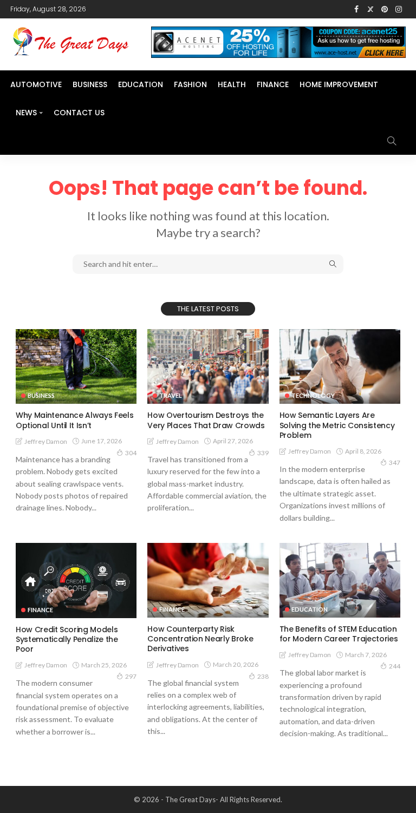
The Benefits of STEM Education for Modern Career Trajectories (339, 634)
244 (394, 666)
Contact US (79, 112)
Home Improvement (339, 84)
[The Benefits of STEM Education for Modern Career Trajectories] (340, 580)
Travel (170, 395)
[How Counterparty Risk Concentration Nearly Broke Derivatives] (207, 580)
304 (130, 453)
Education (140, 84)
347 (394, 462)
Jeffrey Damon (45, 441)
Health (232, 84)
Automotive (36, 84)
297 (130, 676)
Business (90, 84)
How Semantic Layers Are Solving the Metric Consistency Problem (337, 425)
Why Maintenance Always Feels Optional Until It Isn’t (74, 420)
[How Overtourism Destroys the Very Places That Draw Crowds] (207, 366)
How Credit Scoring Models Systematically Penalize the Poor (67, 639)
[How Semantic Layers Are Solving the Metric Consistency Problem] (340, 366)
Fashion (190, 84)
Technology (313, 395)
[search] (392, 141)
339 (263, 453)
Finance (273, 84)
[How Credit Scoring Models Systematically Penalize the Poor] (76, 580)
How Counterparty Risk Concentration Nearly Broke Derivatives (200, 639)
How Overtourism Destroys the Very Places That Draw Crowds (205, 420)
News (26, 112)
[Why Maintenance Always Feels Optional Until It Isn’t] (76, 366)
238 (263, 676)
